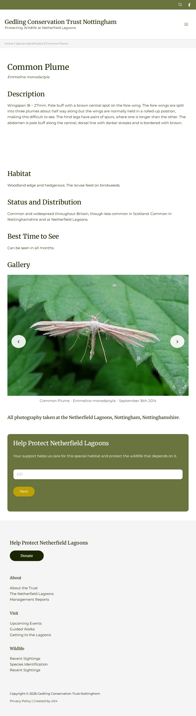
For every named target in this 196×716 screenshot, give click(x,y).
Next (24, 491)
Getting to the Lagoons (30, 635)
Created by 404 (45, 701)
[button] (180, 5)
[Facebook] (189, 5)
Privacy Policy (20, 701)
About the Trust (24, 588)
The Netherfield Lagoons (32, 594)
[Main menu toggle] (186, 24)
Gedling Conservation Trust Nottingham (61, 21)
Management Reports (29, 599)
